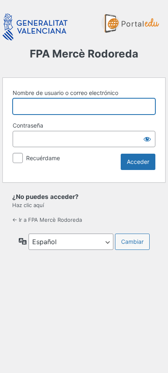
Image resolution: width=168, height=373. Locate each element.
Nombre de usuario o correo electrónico (65, 92)
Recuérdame (43, 157)
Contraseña (28, 125)
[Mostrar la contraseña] (147, 139)
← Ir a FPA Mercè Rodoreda (47, 219)
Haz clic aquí (28, 205)
